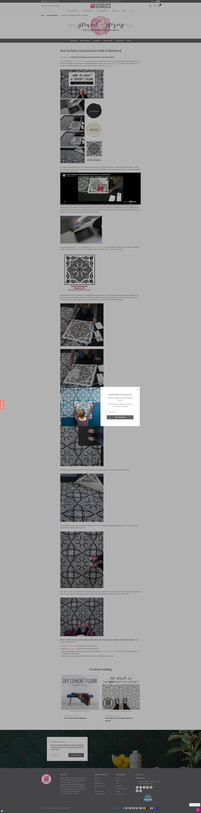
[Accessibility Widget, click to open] (2, 811)
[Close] (137, 389)
